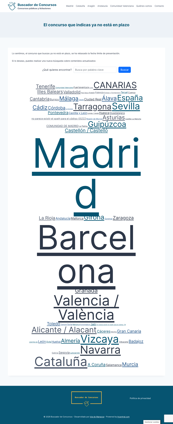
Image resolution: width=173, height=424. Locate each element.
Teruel (124, 92)
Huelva (56, 341)
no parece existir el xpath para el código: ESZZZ (59, 118)
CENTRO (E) (33, 342)
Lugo (91, 88)
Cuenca (131, 92)
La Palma (83, 126)
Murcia (130, 364)
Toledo (53, 323)
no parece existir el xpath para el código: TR (111, 325)
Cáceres (103, 331)
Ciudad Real (92, 99)
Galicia (55, 353)
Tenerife (45, 86)
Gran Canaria (129, 331)
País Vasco (85, 93)
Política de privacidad (140, 398)
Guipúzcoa (107, 124)
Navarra (100, 349)
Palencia (99, 92)
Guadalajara (117, 113)
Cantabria (40, 98)
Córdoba (56, 107)
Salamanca (114, 365)
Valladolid (72, 92)
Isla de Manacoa (97, 416)
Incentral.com (123, 416)
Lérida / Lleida (93, 113)
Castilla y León (78, 113)
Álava (109, 98)
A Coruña (96, 364)
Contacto (159, 6)
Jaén (93, 324)
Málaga (68, 98)
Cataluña (80, 6)
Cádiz (40, 107)
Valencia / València (86, 307)
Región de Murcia (94, 119)
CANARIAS (115, 85)
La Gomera (69, 109)
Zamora (64, 324)
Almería (70, 340)
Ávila (48, 342)
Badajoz (136, 341)
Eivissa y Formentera (112, 93)
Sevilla (126, 106)
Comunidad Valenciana (122, 6)
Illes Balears (50, 91)
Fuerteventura (81, 87)
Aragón (91, 6)
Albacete (123, 342)
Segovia (64, 352)
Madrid (69, 6)
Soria (69, 324)
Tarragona (92, 106)
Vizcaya (99, 339)
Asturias (113, 117)
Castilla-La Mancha (133, 119)
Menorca (76, 324)
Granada (86, 290)
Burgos (54, 99)
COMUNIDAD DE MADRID (62, 126)
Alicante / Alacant (64, 329)
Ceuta (81, 100)
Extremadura (85, 325)
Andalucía (103, 6)
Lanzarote (75, 353)
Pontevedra (58, 112)
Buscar (125, 69)
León (42, 341)
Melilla (114, 332)
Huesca (104, 113)
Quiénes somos (144, 6)
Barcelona (86, 254)
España (130, 97)
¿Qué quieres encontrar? (57, 69)
